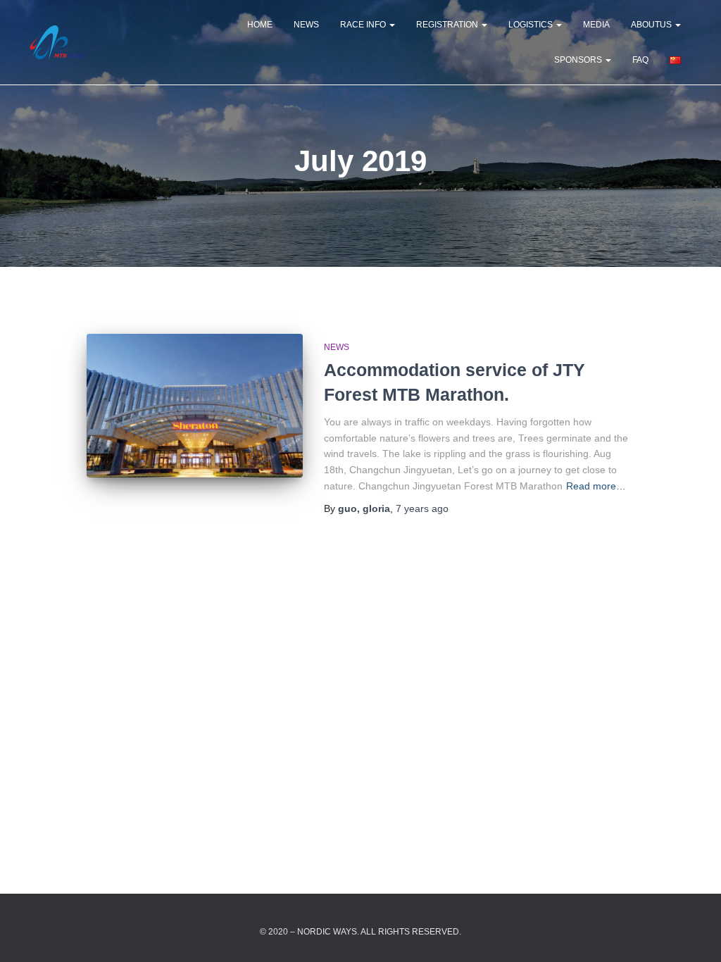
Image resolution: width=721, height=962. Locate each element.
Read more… (596, 486)
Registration (448, 25)
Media (596, 25)
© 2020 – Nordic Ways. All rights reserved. (360, 932)
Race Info (364, 25)
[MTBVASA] (56, 42)
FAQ (640, 60)
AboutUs (652, 25)
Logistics (531, 25)
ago (422, 508)
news (306, 25)
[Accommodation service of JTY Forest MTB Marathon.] (195, 406)
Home (259, 25)
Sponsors (579, 60)
